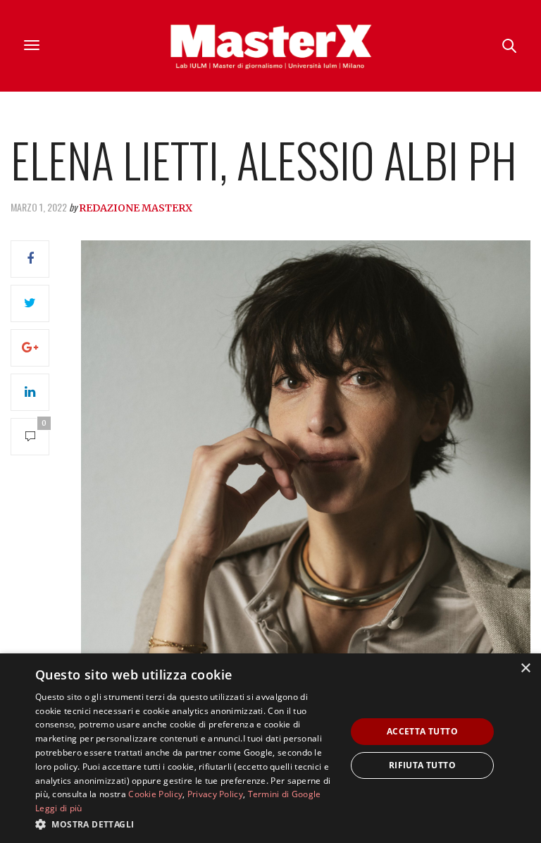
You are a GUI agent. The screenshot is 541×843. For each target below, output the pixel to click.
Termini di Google (284, 794)
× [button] (525, 668)
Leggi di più (58, 808)
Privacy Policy (215, 794)
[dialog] (270, 748)
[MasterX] (270, 45)
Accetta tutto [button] (422, 731)
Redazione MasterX (135, 208)
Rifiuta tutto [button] (422, 765)
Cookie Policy (155, 794)
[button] (186, 824)
